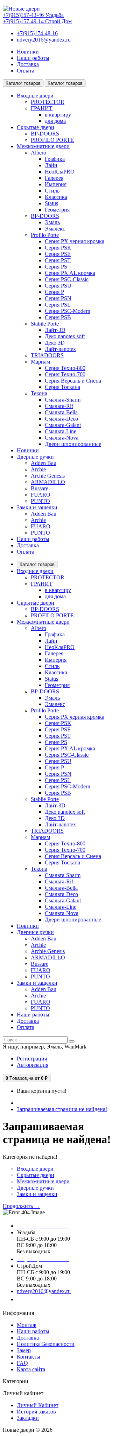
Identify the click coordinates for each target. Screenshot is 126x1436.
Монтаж (26, 1325)
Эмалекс (55, 229)
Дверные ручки (35, 1188)
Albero (38, 153)
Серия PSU (58, 286)
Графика (55, 159)
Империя (55, 184)
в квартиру (58, 115)
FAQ (22, 1363)
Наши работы (33, 58)
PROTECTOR (47, 102)
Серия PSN (58, 298)
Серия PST (58, 260)
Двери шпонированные (73, 444)
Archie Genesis (48, 476)
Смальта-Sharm (62, 400)
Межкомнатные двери (43, 1181)
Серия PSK (58, 248)
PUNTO (40, 501)
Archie (38, 469)
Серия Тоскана (62, 387)
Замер (24, 1350)
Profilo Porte (45, 235)
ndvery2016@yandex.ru (44, 40)
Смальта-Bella (61, 412)
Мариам (40, 362)
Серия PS (56, 267)
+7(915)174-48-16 (37, 33)
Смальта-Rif (59, 406)
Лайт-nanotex (60, 349)
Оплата (25, 71)
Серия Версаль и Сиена (73, 381)
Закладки (28, 1418)
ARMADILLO (48, 482)
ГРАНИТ (41, 108)
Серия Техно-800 (65, 368)
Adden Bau (43, 463)
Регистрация (32, 1059)
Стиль (52, 191)
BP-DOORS (45, 134)
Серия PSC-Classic (67, 279)
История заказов (36, 1412)
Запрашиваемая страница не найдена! (62, 1109)
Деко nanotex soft (65, 336)
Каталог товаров (37, 564)
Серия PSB (58, 317)
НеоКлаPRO (60, 172)
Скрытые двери (35, 1175)
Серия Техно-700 (65, 374)
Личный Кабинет (37, 1405)
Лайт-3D (55, 330)
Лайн (51, 165)
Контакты (28, 1357)
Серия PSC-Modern (67, 311)
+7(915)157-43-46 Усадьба (33, 15)
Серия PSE (58, 254)
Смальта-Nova (61, 438)
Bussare (39, 488)
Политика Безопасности (46, 1344)
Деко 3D (55, 343)
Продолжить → (21, 1206)
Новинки (28, 52)
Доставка (28, 64)
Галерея (54, 178)
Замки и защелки (37, 1194)
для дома (55, 121)
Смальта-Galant (63, 425)
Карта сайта (31, 1369)
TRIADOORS (47, 355)
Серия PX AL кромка (70, 273)
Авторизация (32, 1065)
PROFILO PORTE (52, 140)
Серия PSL (58, 305)
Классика (56, 197)
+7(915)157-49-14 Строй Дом (37, 21)
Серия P (54, 292)
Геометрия (57, 210)
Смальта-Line (60, 431)
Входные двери (35, 1169)
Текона (39, 393)
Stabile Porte (45, 324)
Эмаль (52, 222)
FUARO (40, 495)
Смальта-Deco (61, 419)
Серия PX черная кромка (74, 241)
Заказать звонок (40, 1299)
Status (51, 203)
